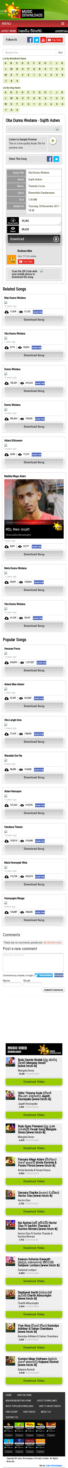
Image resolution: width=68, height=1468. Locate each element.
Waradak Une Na (13, 755)
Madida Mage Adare (15, 476)
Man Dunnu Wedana (15, 298)
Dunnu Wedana (12, 369)
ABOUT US (46, 1412)
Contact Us (12, 1417)
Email (26, 980)
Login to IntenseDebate (44, 975)
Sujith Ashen (35, 179)
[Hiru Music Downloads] (23, 9)
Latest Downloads (47, 1400)
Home (9, 1395)
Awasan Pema (12, 648)
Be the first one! (52, 942)
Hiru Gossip (12, 1412)
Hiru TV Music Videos (50, 1406)
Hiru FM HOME (24, 1395)
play (52, 140)
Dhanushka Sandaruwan (41, 192)
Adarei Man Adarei (14, 684)
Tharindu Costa (36, 186)
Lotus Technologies (54, 1465)
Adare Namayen (13, 791)
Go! (60, 52)
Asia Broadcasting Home (18, 1400)
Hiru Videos (29, 1412)
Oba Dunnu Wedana (38, 172)
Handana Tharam (13, 827)
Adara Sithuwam (13, 440)
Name (6, 980)
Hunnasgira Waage (14, 898)
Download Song (34, 319)
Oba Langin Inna (13, 720)
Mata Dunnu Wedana (15, 568)
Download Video (34, 1082)
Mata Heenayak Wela (15, 862)
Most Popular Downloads (19, 1406)
